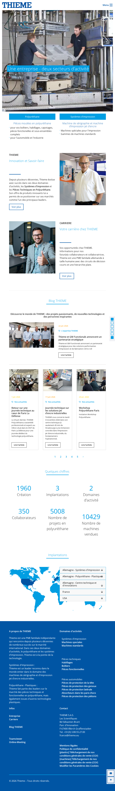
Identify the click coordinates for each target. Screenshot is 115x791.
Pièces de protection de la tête (78, 682)
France (66, 592)
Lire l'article (66, 355)
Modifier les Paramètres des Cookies (79, 765)
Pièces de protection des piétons (79, 696)
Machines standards (72, 645)
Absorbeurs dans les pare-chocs (79, 692)
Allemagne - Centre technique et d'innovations (79, 584)
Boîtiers (66, 665)
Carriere (13, 719)
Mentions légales (69, 745)
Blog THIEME (16, 727)
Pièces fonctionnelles (73, 669)
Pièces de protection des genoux (79, 686)
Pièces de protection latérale (77, 689)
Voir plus (16, 206)
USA (65, 598)
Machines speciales (72, 642)
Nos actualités (20, 402)
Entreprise (14, 716)
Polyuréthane (32, 116)
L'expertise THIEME (69, 330)
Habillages (67, 662)
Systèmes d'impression (83, 116)
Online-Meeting (17, 742)
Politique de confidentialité (74, 748)
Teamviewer (15, 738)
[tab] (83, 570)
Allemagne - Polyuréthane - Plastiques (83, 576)
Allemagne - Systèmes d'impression (82, 570)
